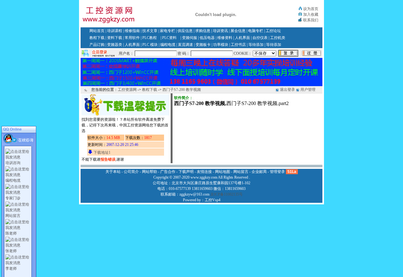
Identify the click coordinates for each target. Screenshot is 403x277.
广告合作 (167, 171)
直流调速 (185, 44)
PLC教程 (149, 38)
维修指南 (132, 31)
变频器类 (114, 44)
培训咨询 (12, 163)
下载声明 (186, 171)
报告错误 (108, 159)
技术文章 (149, 31)
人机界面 (242, 38)
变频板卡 (203, 44)
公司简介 (131, 171)
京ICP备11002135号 (226, 194)
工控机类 (277, 38)
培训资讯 (220, 31)
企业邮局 (259, 171)
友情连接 (204, 171)
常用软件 (132, 38)
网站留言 (12, 215)
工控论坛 (273, 31)
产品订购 (97, 44)
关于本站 (113, 171)
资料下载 (114, 38)
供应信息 (185, 31)
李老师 (11, 268)
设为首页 (310, 9)
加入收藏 (310, 14)
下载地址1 (102, 152)
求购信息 (202, 31)
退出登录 (287, 89)
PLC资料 (169, 38)
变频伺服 (189, 38)
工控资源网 (127, 89)
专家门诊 (12, 198)
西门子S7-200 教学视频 (181, 89)
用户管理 (307, 89)
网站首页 (97, 31)
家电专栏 (167, 31)
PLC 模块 (150, 44)
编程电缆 (167, 44)
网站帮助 (149, 171)
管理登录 (277, 171)
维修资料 (224, 38)
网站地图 (222, 171)
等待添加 (256, 44)
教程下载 (97, 38)
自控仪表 (260, 38)
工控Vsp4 (212, 200)
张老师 (11, 251)
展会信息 (238, 31)
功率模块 (220, 44)
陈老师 (11, 233)
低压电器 (207, 38)
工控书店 (238, 44)
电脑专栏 (255, 31)
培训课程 (114, 31)
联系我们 (310, 20)
